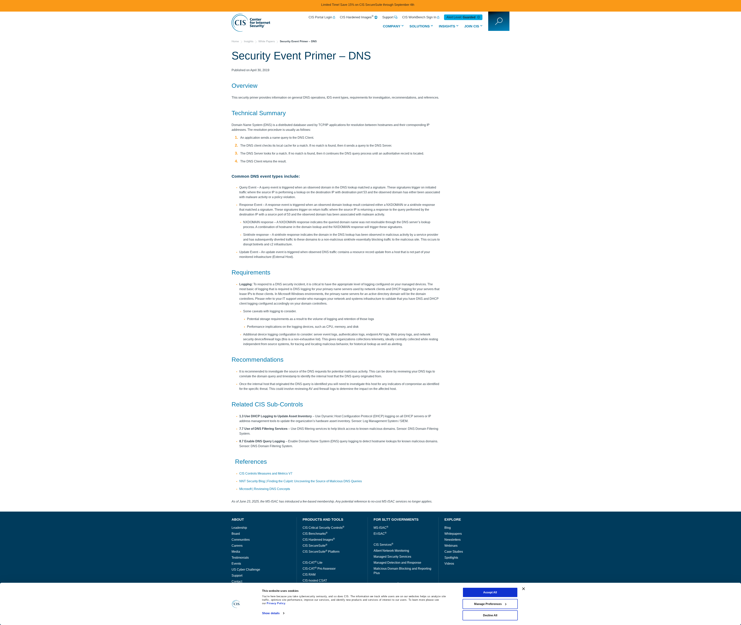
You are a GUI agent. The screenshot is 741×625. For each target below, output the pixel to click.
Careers (237, 545)
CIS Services (383, 544)
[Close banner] (523, 588)
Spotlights (451, 557)
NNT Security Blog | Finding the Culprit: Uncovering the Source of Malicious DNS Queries (300, 481)
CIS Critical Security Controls (323, 527)
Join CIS (471, 26)
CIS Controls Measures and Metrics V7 (265, 473)
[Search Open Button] (498, 21)
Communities (241, 539)
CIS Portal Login (320, 17)
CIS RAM (309, 574)
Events (236, 563)
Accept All (490, 592)
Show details (271, 613)
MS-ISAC (381, 527)
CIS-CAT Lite (312, 562)
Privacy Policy (276, 603)
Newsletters (452, 539)
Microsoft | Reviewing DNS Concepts (264, 489)
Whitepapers (453, 533)
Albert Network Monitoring (391, 550)
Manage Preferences (488, 604)
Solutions (419, 26)
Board (236, 533)
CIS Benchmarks (315, 533)
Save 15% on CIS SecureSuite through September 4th (377, 4)
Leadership (239, 527)
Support (387, 17)
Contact (237, 581)
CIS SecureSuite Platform (321, 551)
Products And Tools (323, 519)
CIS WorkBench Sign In (419, 17)
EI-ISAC (380, 533)
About (238, 519)
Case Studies (453, 551)
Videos (449, 563)
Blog (447, 527)
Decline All (490, 615)
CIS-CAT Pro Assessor (319, 568)
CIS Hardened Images (357, 17)
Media (236, 551)
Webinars (451, 545)
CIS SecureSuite (315, 545)
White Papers (266, 41)
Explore (452, 519)
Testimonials (240, 557)
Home (235, 41)
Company (391, 26)
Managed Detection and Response (397, 562)
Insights (447, 26)
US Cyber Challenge (246, 569)
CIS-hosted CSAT (315, 580)
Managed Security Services (392, 556)
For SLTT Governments (396, 519)
